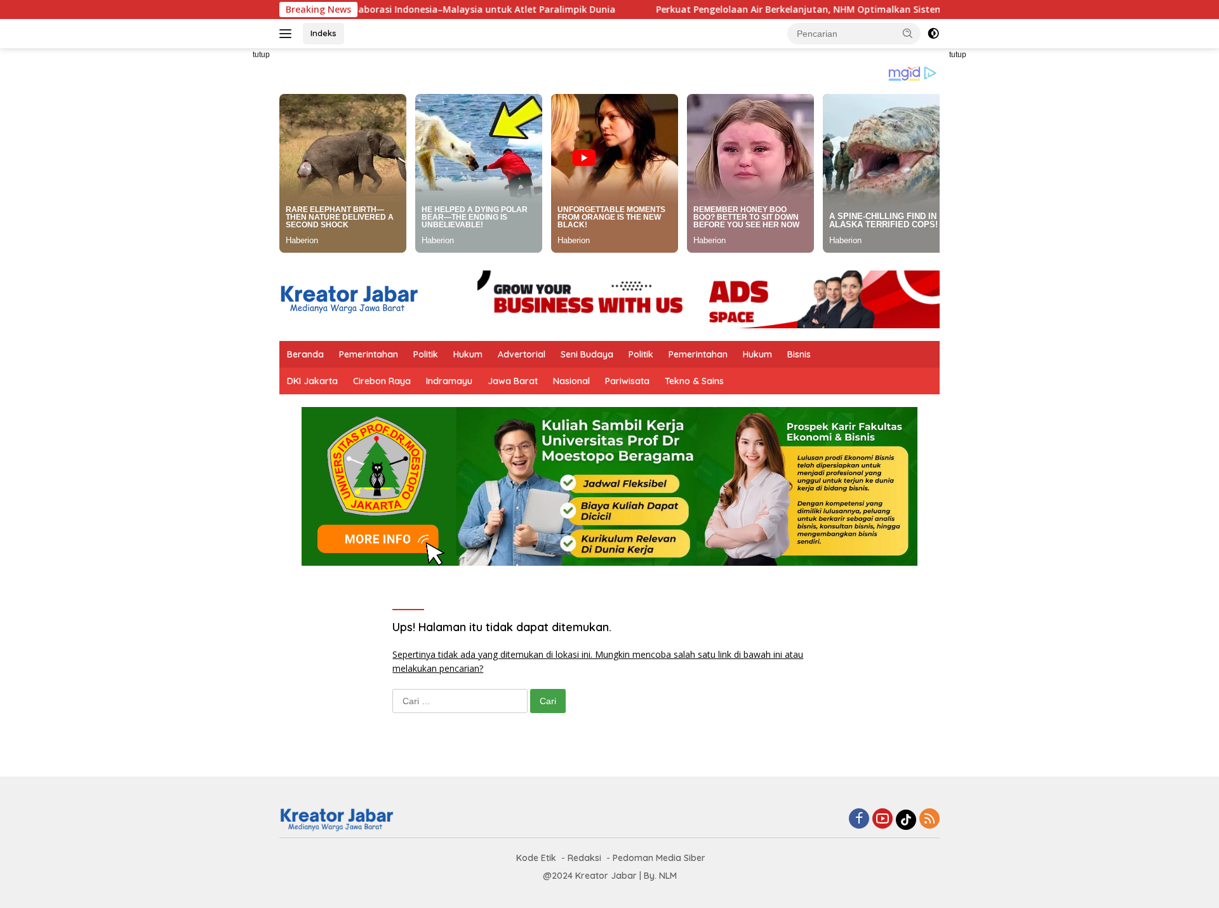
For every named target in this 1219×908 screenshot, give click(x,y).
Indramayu (449, 381)
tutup (261, 54)
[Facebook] (859, 819)
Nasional (571, 381)
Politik (425, 354)
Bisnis (799, 354)
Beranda (305, 354)
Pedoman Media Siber (659, 858)
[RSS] (929, 819)
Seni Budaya (587, 354)
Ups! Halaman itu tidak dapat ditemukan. (501, 627)
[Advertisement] (222, 238)
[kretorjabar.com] (348, 298)
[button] (908, 33)
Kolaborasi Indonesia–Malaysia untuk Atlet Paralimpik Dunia (431, 9)
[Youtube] (882, 819)
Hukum (468, 354)
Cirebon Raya (382, 381)
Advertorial (521, 354)
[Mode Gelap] (933, 33)
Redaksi (584, 858)
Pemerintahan (368, 354)
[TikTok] (906, 820)
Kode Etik (536, 858)
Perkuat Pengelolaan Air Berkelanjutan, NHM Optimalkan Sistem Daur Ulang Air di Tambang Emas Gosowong (851, 9)
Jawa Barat (513, 381)
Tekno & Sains (694, 381)
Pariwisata (627, 381)
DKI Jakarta (312, 381)
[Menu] (287, 33)
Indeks (323, 33)
